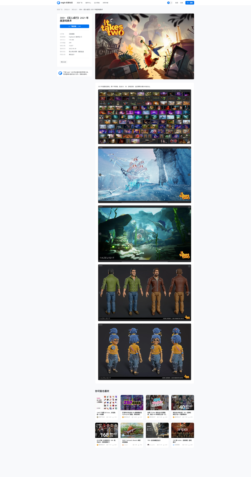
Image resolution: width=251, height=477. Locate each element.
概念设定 (63, 62)
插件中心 (88, 3)
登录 (176, 3)
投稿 (191, 3)
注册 (181, 3)
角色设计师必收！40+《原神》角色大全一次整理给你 (182, 413)
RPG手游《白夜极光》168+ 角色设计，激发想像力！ (106, 441)
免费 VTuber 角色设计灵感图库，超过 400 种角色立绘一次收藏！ (157, 413)
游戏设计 (67, 9)
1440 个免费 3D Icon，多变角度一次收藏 (106, 413)
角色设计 (74, 9)
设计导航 (97, 3)
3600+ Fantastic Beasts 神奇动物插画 (131, 441)
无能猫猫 (71, 34)
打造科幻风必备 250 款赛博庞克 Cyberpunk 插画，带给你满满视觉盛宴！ (132, 413)
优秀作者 (105, 3)
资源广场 (79, 3)
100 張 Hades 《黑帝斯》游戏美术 (182, 441)
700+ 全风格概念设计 (154, 440)
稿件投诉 (81, 51)
